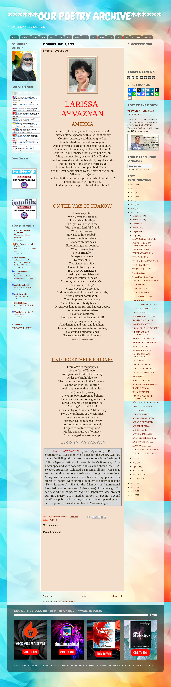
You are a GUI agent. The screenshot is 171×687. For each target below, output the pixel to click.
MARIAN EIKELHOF (141, 350)
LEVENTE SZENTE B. (142, 364)
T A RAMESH (138, 284)
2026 (132, 184)
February (136, 474)
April (135, 466)
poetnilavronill (20, 293)
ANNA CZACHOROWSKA (144, 438)
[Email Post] (88, 516)
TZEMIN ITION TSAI (141, 269)
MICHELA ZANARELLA (143, 338)
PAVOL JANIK (138, 312)
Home (14, 37)
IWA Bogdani (20, 257)
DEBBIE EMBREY (140, 414)
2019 (68, 37)
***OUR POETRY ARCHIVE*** (27, 104)
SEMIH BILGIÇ (139, 300)
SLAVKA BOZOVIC (141, 292)
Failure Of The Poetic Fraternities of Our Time (23, 276)
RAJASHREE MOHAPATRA (144, 308)
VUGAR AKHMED (140, 265)
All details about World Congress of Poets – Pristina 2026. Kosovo (23, 262)
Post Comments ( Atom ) (64, 601)
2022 (94, 37)
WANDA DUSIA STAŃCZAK (145, 261)
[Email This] (93, 517)
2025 (119, 37)
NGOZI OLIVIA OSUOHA (143, 316)
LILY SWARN (138, 360)
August (136, 231)
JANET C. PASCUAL (141, 380)
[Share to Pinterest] (105, 517)
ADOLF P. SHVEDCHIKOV (144, 453)
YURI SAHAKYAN (140, 257)
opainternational (21, 284)
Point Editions (20, 302)
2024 (110, 37)
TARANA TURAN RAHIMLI (145, 280)
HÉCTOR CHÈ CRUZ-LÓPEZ (145, 402)
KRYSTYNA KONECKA (143, 372)
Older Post (116, 595)
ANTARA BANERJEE (142, 434)
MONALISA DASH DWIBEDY (145, 328)
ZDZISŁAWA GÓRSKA (142, 253)
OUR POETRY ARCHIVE (25, 114)
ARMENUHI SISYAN (141, 426)
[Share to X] (99, 517)
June (135, 458)
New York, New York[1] (23, 287)
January (136, 478)
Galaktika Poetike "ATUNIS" (22, 231)
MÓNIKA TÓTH (31, 148)
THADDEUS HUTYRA (142, 276)
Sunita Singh (19, 314)
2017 (52, 37)
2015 (35, 37)
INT (126, 37)
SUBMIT (25, 37)
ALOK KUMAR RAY (141, 445)
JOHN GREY (138, 376)
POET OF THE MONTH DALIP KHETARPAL (142, 244)
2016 (43, 37)
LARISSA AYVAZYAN (142, 368)
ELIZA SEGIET (139, 410)
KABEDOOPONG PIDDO (21, 136)
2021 (85, 37)
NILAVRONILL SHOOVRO (144, 238)
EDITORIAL (17, 324)
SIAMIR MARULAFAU (142, 296)
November (137, 219)
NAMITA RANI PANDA (142, 320)
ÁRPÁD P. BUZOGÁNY (142, 422)
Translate (146, 169)
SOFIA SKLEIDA (139, 288)
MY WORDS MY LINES (22, 272)
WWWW (147, 37)
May (135, 462)
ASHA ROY (21, 110)
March (135, 470)
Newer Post (48, 595)
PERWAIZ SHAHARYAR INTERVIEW (141, 112)
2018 (60, 37)
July (135, 235)
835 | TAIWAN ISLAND (24, 305)
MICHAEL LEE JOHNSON (144, 342)
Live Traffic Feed (26, 93)
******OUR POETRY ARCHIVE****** (84, 16)
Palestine (136, 37)
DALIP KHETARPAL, (141, 249)
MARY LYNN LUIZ (141, 346)
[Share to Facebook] (102, 517)
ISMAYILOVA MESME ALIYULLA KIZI (142, 397)
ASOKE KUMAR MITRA (143, 418)
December (137, 215)
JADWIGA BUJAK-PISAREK (144, 384)
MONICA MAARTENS (142, 324)
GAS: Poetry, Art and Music (23, 244)
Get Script (18, 152)
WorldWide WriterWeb (24, 311)
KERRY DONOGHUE (30, 98)
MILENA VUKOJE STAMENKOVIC (140, 333)
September (137, 227)
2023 (102, 37)
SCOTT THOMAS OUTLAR (144, 304)
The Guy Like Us (21, 296)
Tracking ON (32, 152)
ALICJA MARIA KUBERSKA (145, 449)
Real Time (25, 152)
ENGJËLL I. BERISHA (142, 406)
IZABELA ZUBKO (140, 388)
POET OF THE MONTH (22, 328)
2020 (77, 37)
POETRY (53, 519)
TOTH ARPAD (138, 272)
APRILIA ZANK (139, 430)
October (136, 223)
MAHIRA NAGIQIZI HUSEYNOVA (141, 355)
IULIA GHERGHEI (140, 392)
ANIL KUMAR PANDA (142, 441)
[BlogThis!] (96, 517)
